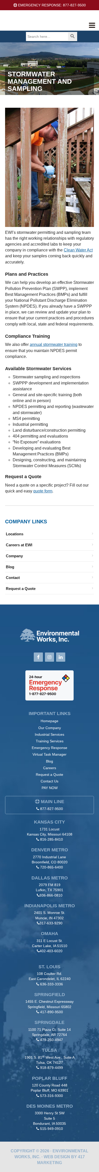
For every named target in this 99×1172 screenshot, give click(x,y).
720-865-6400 (51, 867)
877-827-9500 (51, 809)
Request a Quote (21, 588)
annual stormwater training (53, 344)
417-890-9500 (51, 1012)
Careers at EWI (19, 545)
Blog (10, 567)
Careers (49, 768)
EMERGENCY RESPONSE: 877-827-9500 (51, 5)
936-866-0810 (51, 895)
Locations (14, 534)
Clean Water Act (78, 250)
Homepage (49, 721)
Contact (13, 577)
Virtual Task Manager (49, 754)
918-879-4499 (51, 1068)
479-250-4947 (51, 1040)
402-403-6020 (51, 951)
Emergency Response (49, 748)
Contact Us (49, 781)
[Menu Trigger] (92, 25)
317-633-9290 (51, 923)
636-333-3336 (51, 984)
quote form (42, 491)
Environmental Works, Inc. (42, 24)
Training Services (49, 741)
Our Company (49, 728)
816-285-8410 (51, 839)
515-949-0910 (51, 1129)
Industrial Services (49, 734)
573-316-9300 (51, 1096)
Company (14, 556)
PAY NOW (50, 788)
